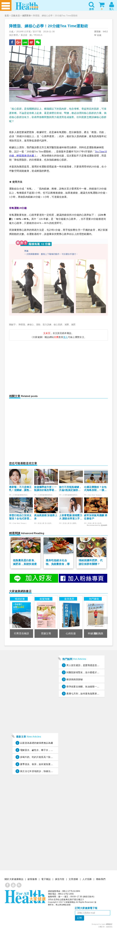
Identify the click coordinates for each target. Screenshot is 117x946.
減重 (67, 324)
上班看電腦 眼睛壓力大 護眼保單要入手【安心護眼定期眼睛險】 (70, 517)
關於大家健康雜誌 (14, 879)
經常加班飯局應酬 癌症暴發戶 (95, 517)
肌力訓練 (47, 324)
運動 (38, 324)
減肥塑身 (26, 15)
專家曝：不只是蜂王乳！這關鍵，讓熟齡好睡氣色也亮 (20, 489)
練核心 (30, 324)
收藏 (98, 35)
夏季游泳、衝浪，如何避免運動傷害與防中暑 (43, 764)
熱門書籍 (94, 598)
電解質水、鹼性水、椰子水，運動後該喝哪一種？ (46, 750)
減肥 (73, 324)
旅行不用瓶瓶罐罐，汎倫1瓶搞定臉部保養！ (70, 489)
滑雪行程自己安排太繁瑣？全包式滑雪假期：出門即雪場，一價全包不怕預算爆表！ (20, 517)
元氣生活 (15, 15)
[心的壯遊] (71, 616)
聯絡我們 (101, 879)
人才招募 (87, 879)
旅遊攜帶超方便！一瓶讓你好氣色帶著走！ (45, 489)
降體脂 (22, 324)
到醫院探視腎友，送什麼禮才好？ (84, 672)
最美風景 (69, 598)
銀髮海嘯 (45, 598)
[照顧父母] (46, 616)
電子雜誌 (46, 879)
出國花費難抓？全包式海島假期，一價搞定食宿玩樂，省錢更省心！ (95, 489)
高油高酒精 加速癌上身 (45, 517)
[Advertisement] (35, 365)
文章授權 (73, 879)
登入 (65, 337)
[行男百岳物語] (21, 616)
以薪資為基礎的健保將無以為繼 (36, 743)
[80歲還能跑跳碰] (95, 616)
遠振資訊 (109, 927)
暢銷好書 (20, 598)
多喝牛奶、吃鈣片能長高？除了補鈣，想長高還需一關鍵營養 (51, 757)
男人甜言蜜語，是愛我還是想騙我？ (85, 665)
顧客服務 (32, 879)
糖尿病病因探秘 (74, 679)
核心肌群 (58, 324)
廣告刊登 (59, 879)
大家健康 (25, 897)
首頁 (7, 15)
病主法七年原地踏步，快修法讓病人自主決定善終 (46, 771)
